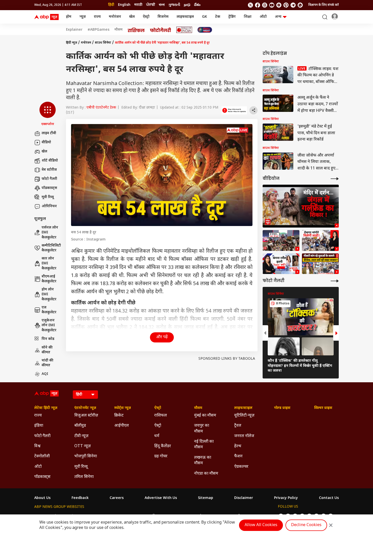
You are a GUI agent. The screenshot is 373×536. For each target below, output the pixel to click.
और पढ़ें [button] (162, 337)
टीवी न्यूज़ (81, 436)
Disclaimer (243, 498)
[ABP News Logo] (47, 17)
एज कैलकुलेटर (49, 310)
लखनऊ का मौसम (202, 460)
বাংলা (162, 5)
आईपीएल (121, 425)
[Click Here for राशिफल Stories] (136, 30)
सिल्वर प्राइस (323, 408)
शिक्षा (247, 16)
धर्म (156, 436)
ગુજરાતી (174, 5)
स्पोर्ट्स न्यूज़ (122, 408)
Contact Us (329, 498)
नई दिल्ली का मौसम (204, 444)
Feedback (80, 498)
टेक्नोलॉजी (42, 456)
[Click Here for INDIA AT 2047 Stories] (204, 30)
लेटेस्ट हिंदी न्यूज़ (45, 408)
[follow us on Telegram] (293, 5)
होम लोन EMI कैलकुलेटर (49, 294)
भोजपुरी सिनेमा (85, 456)
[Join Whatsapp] (300, 5)
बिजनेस (163, 16)
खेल (132, 16)
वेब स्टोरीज (49, 169)
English (124, 5)
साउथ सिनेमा (103, 43)
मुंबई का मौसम (205, 415)
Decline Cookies (306, 525)
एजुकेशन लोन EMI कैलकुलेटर (49, 325)
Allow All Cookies (261, 525)
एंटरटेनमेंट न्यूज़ (85, 408)
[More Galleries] (335, 281)
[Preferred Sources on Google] (234, 110)
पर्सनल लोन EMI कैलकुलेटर (50, 232)
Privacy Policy (286, 498)
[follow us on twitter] (250, 5)
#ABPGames (98, 30)
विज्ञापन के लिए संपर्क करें (323, 5)
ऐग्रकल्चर (241, 467)
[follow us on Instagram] (279, 5)
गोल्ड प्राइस (282, 408)
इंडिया (38, 425)
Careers (117, 498)
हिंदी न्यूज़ (71, 43)
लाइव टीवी (49, 133)
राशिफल (160, 415)
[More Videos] (335, 179)
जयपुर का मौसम (201, 428)
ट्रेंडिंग (232, 16)
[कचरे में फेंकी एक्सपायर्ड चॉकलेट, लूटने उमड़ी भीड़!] (281, 240)
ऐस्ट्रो (146, 16)
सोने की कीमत (47, 350)
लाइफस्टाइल (185, 16)
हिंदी (111, 5)
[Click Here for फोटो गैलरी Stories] (160, 29)
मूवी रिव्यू (48, 197)
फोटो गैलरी (49, 179)
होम (68, 16)
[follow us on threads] (265, 5)
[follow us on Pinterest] (286, 5)
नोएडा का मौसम (206, 473)
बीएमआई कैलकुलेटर (49, 279)
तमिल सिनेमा (84, 477)
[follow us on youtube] (272, 5)
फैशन (238, 456)
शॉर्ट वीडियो (50, 160)
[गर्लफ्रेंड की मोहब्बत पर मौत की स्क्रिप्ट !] (301, 206)
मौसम (118, 30)
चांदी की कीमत (47, 363)
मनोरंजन (115, 16)
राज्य (97, 16)
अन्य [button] (278, 16)
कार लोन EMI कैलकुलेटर (49, 263)
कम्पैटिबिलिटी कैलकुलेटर (51, 248)
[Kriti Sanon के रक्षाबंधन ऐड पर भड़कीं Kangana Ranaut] (281, 263)
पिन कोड (48, 339)
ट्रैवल (237, 425)
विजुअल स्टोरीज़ (86, 415)
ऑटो (263, 16)
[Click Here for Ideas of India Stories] (184, 30)
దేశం (197, 5)
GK (204, 16)
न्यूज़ (82, 16)
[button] (47, 114)
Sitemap (205, 498)
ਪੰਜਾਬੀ (150, 5)
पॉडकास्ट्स (49, 188)
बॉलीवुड (80, 425)
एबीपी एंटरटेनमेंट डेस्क (101, 107)
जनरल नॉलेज (244, 436)
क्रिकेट (119, 415)
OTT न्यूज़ (82, 446)
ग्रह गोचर (160, 456)
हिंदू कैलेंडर (162, 446)
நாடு (187, 5)
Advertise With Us (161, 498)
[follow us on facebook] (258, 5)
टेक (217, 16)
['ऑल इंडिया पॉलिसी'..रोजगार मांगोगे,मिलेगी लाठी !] (320, 240)
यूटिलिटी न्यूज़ (244, 415)
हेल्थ (237, 446)
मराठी (138, 5)
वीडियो (46, 142)
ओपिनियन (49, 206)
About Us (42, 498)
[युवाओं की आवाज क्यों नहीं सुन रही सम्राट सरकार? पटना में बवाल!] (320, 263)
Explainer (74, 30)
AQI (45, 374)
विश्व (37, 446)
